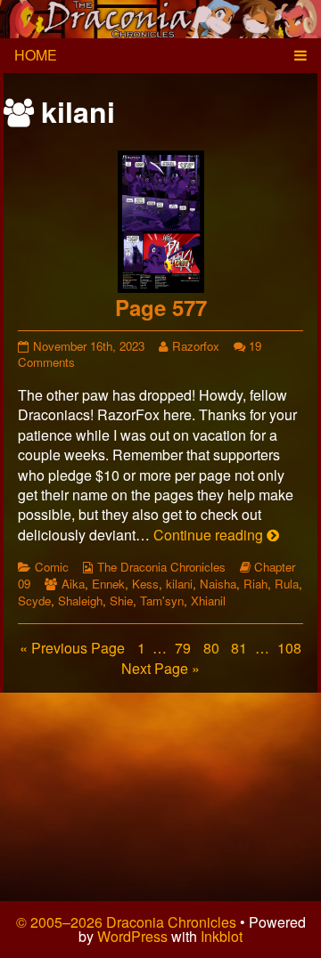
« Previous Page (72, 648)
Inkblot (222, 936)
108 (291, 648)
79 (184, 648)
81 (240, 648)
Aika (73, 583)
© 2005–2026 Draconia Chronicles (126, 922)
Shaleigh (80, 600)
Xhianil (208, 600)
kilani (179, 583)
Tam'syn (162, 600)
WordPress (132, 936)
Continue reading (216, 534)
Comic (52, 566)
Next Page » (160, 668)
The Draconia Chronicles (161, 566)
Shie (121, 600)
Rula (287, 583)
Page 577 (161, 307)
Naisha (218, 583)
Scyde (34, 600)
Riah (255, 583)
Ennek (108, 583)
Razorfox (195, 345)
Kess (145, 583)
